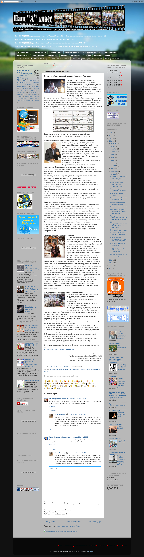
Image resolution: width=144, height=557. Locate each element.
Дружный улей (114, 343)
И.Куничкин (67, 369)
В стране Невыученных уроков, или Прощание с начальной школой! (121, 382)
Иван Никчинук (54, 366)
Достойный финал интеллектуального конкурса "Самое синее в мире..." (31, 328)
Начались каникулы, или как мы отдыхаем (118, 255)
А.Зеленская (33, 98)
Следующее (50, 522)
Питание (64, 55)
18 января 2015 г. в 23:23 (78, 398)
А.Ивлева (36, 88)
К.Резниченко (22, 76)
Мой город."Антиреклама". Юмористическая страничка (118, 224)
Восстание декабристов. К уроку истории (118, 198)
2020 (111, 133)
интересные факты (78, 369)
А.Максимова (21, 86)
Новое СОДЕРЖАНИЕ (102, 55)
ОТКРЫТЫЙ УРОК (115, 424)
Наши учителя (76, 55)
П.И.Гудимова (35, 100)
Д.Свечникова (25, 88)
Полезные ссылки (89, 52)
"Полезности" (52, 55)
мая (112, 163)
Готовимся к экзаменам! (60, 59)
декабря (114, 143)
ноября (113, 146)
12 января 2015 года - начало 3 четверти (118, 233)
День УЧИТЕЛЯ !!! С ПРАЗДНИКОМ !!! (32, 344)
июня (113, 160)
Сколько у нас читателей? (117, 405)
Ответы (54, 410)
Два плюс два (114, 376)
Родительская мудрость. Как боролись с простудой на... (118, 178)
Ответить (52, 406)
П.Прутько (21, 80)
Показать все (124, 469)
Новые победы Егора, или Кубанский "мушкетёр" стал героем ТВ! (31, 363)
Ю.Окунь (36, 96)
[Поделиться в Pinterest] (81, 366)
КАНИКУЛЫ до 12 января (121, 441)
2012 (111, 265)
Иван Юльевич (32, 94)
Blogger (90, 551)
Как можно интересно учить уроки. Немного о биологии (118, 211)
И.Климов (27, 100)
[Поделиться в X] (77, 366)
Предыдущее (95, 522)
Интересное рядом (72, 52)
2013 (111, 263)
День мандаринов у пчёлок (121, 347)
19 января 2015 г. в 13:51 (77, 453)
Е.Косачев (23, 90)
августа (113, 154)
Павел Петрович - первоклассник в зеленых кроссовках (121, 335)
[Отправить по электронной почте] (73, 366)
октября (114, 149)
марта (113, 168)
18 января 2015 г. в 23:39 (79, 437)
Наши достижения (112, 59)
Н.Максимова (21, 94)
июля (113, 157)
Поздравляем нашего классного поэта (117, 203)
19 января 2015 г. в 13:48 (77, 414)
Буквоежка (113, 404)
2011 (111, 268)
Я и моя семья (114, 330)
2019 (111, 135)
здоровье (59, 369)
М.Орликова (32, 92)
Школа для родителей (107, 52)
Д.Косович (19, 100)
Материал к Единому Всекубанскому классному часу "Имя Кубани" (121, 460)
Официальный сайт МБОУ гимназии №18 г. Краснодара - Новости (117, 393)
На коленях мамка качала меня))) (121, 414)
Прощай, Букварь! (120, 427)
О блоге (88, 55)
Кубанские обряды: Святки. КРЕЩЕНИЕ (59, 349)
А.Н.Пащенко (21, 92)
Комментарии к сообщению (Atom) (68, 526)
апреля (113, 166)
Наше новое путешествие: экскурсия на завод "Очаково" (31, 267)
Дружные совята (115, 438)
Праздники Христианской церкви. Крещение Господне (118, 217)
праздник (89, 369)
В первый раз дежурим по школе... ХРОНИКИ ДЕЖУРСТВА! (31, 289)
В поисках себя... (55, 52)
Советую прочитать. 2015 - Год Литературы (117, 249)
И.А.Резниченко (22, 82)
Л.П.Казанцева (24, 73)
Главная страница (23, 52)
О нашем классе (40, 52)
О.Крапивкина (28, 96)
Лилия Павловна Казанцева (59, 437)
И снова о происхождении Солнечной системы (30, 308)
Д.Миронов (32, 80)
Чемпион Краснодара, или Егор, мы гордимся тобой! (118, 184)
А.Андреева (23, 98)
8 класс (52, 369)
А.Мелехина (35, 86)
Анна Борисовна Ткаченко (59, 398)
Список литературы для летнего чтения (87, 59)
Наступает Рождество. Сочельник (118, 244)
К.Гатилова (19, 96)
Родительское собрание (118, 207)
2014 (111, 260)
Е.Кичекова (35, 82)
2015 (111, 141)
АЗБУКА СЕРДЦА (115, 411)
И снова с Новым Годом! (118, 230)
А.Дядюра (28, 84)
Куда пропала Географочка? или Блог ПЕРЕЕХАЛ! (121, 367)
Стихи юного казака (32, 380)
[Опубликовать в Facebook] (79, 366)
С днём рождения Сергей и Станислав (118, 189)
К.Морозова (33, 90)
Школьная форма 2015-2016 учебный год (32, 59)
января (113, 174)
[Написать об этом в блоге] (75, 366)
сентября (114, 152)
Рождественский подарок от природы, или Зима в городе (118, 239)
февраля (114, 171)
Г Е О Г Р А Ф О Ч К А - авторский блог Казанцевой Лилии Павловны (117, 360)
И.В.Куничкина (22, 78)
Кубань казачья (38, 55)
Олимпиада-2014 (23, 55)
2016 (111, 138)
